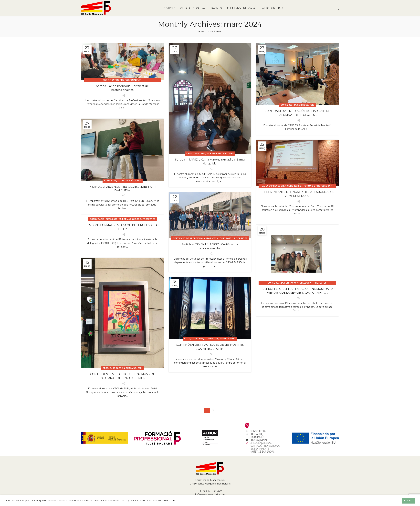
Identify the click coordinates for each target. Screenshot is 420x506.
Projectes (148, 219)
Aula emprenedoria (274, 186)
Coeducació (97, 219)
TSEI (139, 368)
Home (201, 31)
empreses (215, 153)
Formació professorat (318, 186)
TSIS (311, 105)
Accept (408, 500)
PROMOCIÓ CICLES (131, 180)
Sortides (228, 153)
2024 (210, 31)
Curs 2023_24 (201, 153)
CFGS (105, 368)
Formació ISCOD (131, 219)
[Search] (337, 8)
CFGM (189, 153)
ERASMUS (131, 368)
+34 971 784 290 (212, 490)
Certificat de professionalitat (122, 80)
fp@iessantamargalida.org (210, 494)
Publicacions (228, 338)
